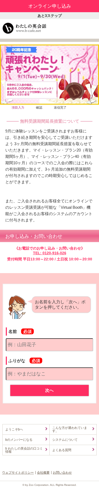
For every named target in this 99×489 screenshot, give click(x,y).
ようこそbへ (14, 429)
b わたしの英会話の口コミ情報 (24, 450)
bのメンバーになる (18, 440)
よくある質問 (61, 450)
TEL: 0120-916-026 (49, 253)
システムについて (65, 440)
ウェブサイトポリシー (18, 472)
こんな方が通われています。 (69, 429)
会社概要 (43, 472)
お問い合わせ (62, 472)
